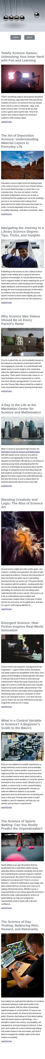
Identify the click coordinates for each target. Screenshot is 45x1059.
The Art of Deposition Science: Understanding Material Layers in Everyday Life (19, 141)
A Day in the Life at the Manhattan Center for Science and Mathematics (21, 408)
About (29, 37)
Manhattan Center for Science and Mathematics (20, 452)
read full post (6, 122)
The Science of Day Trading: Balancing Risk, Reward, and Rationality (20, 925)
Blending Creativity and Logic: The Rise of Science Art (22, 503)
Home (15, 37)
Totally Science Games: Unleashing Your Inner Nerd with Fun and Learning (22, 56)
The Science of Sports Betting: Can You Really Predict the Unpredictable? (22, 824)
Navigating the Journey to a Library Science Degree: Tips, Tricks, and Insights (22, 231)
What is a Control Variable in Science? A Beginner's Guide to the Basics (21, 724)
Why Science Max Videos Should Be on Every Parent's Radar (20, 320)
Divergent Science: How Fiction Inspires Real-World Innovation (22, 626)
